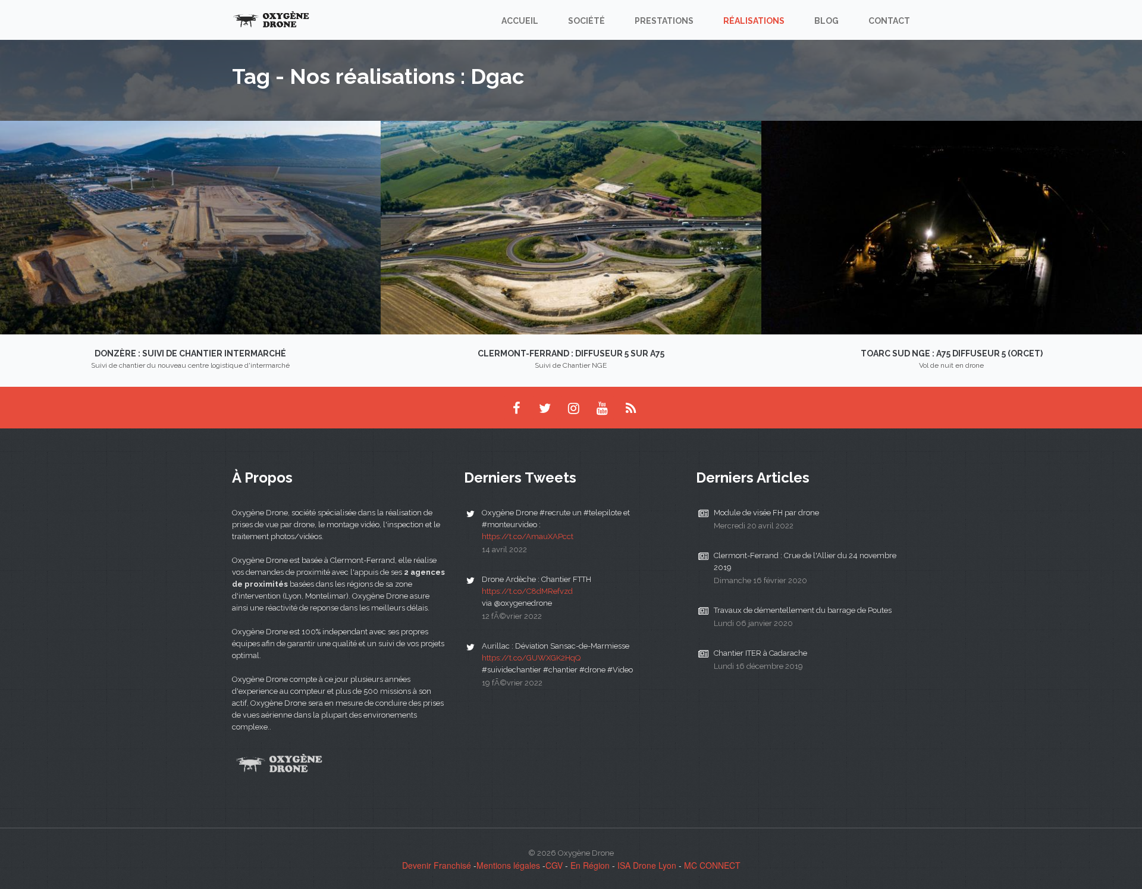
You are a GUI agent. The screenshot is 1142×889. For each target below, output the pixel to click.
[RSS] (630, 408)
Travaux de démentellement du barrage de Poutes (803, 610)
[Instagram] (573, 408)
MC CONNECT (712, 865)
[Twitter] (545, 408)
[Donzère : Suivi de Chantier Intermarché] (190, 226)
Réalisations (754, 21)
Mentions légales (508, 865)
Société (586, 21)
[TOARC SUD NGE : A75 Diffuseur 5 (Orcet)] (951, 226)
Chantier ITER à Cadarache (760, 653)
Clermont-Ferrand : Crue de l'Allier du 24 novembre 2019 (805, 561)
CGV (554, 865)
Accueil (519, 21)
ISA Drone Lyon (646, 865)
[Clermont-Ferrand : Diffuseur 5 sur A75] (571, 226)
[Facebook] (516, 408)
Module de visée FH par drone (766, 512)
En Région (590, 865)
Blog (826, 21)
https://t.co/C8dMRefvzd (527, 591)
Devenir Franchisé (436, 865)
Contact (889, 21)
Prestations (664, 21)
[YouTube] (602, 408)
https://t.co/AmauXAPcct (527, 536)
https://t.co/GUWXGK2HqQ (531, 657)
